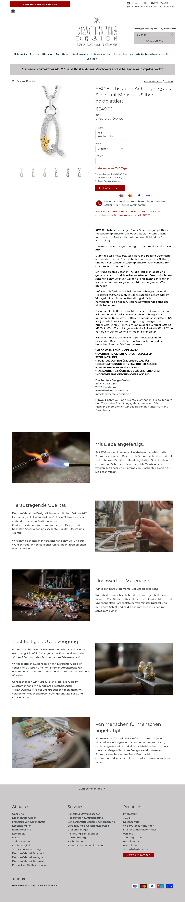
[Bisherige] (13, 173)
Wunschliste (169, 29)
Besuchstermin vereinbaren (40, 4)
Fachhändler (76, 841)
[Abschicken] (172, 35)
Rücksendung (77, 837)
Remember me (21, 829)
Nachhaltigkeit (21, 845)
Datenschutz (131, 821)
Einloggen (139, 29)
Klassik (30, 81)
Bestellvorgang (132, 841)
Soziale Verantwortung (26, 849)
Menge (99, 155)
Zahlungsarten (132, 837)
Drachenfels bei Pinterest (28, 861)
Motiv (98, 143)
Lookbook (18, 833)
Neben (168, 81)
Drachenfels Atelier (24, 817)
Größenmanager (78, 829)
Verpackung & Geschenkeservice (88, 825)
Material (99, 127)
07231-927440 (159, 3)
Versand (128, 833)
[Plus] (111, 161)
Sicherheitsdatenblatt (137, 849)
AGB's (127, 817)
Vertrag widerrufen (138, 854)
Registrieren (156, 29)
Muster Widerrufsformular (139, 829)
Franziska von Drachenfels (28, 821)
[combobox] (157, 35)
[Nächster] (89, 173)
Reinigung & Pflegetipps (83, 833)
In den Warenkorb (110, 188)
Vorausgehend (153, 81)
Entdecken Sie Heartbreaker (29, 865)
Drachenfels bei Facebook (28, 853)
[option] (21, 173)
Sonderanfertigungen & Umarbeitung (91, 821)
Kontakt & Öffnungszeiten (84, 813)
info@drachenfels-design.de (113, 394)
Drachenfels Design (46, 885)
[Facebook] (14, 879)
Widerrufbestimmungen (138, 825)
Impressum (130, 813)
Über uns (18, 813)
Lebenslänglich (22, 825)
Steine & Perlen (21, 841)
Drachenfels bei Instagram (28, 857)
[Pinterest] (23, 879)
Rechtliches (130, 845)
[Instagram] (18, 879)
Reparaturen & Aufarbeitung (85, 817)
